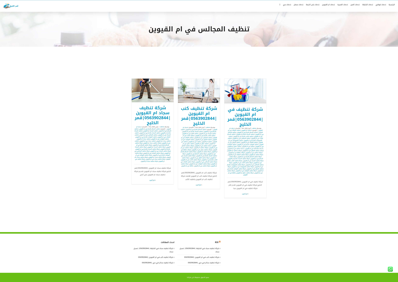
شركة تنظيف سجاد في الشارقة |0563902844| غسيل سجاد (199, 250)
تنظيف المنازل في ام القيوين (203, 139)
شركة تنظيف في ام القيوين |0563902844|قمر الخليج (248, 91)
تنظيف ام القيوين (207, 141)
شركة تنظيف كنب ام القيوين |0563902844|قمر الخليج (202, 91)
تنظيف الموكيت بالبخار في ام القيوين (247, 144)
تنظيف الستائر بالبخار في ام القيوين (247, 132)
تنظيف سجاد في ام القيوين (148, 141)
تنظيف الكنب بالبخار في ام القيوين (243, 136)
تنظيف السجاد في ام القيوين (207, 133)
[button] (279, 4)
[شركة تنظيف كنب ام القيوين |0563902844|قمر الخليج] (199, 91)
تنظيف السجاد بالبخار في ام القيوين (192, 131)
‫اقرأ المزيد (245, 194)
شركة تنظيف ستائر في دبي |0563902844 (203, 262)
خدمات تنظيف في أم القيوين (236, 148)
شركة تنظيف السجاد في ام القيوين (253, 160)
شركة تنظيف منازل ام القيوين (245, 172)
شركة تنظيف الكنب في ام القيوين (243, 162)
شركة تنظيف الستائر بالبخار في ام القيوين (249, 156)
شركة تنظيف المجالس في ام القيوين (246, 163)
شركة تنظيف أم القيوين (256, 154)
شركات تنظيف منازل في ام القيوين (202, 149)
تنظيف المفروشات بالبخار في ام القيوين (245, 139)
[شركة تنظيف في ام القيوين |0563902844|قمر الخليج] (245, 91)
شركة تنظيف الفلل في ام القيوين (200, 157)
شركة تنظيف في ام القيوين (202, 166)
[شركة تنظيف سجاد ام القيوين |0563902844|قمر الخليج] (153, 90)
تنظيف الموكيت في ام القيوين (160, 139)
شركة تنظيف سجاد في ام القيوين (155, 159)
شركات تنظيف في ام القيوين (254, 152)
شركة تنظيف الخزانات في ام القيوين (238, 154)
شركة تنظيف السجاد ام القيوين (156, 147)
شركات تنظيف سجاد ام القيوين (152, 143)
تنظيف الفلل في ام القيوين (190, 133)
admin (254, 128)
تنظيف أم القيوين (246, 130)
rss (216, 242)
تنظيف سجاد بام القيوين (163, 141)
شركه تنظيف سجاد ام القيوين (149, 161)
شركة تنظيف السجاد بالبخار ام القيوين (239, 158)
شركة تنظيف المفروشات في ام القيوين (242, 166)
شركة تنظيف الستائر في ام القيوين (196, 153)
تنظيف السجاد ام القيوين (150, 131)
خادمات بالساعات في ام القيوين (254, 148)
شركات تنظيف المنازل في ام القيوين (253, 150)
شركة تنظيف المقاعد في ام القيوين (153, 153)
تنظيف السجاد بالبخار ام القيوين (245, 134)
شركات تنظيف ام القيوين (234, 150)
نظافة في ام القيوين (187, 166)
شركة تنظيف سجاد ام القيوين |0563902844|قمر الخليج (155, 90)
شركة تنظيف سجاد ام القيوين (157, 157)
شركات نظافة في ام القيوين (236, 152)
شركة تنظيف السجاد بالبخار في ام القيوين (199, 154)
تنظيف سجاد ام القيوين (143, 139)
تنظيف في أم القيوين (194, 141)
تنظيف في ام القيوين (248, 146)
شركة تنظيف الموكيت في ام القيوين (246, 170)
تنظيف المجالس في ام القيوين (241, 138)
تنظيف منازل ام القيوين (234, 146)
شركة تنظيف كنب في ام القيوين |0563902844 (201, 257)
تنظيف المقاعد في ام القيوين (249, 142)
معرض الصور (243, 91)
